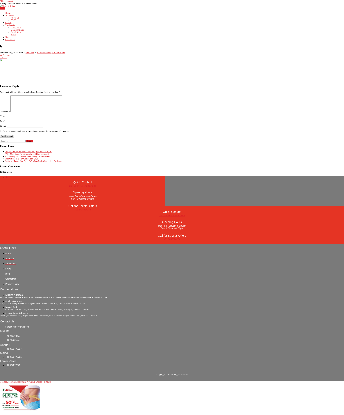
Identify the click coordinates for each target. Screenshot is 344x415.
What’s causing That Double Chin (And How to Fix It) (28, 151)
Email (3, 121)
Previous (5, 55)
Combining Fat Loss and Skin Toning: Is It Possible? (27, 156)
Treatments (10, 25)
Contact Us (10, 39)
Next (3, 57)
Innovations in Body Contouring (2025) (22, 159)
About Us (9, 15)
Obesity (8, 22)
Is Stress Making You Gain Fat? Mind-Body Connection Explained (33, 161)
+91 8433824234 (83, 210)
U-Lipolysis (16, 27)
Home (8, 13)
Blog (7, 37)
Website (3, 126)
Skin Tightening (17, 30)
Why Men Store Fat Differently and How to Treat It (27, 154)
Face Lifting (16, 32)
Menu (2, 8)
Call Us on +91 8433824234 (82, 186)
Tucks (13, 35)
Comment (5, 111)
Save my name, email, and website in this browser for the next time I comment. (36, 131)
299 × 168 (30, 53)
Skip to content (6, 1)
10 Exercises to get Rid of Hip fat (51, 53)
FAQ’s (13, 20)
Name (3, 116)
